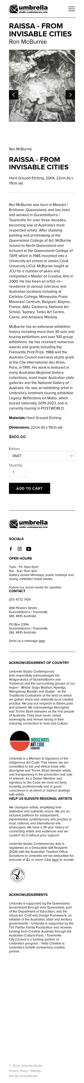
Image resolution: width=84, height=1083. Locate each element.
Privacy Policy (18, 1071)
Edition (14, 449)
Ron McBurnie (20, 149)
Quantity (15, 465)
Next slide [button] (70, 94)
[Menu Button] (72, 9)
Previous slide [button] (13, 94)
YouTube (28, 549)
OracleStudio (28, 1076)
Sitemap (35, 1071)
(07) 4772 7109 (20, 600)
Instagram (19, 549)
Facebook (10, 549)
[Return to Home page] (28, 9)
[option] (42, 86)
